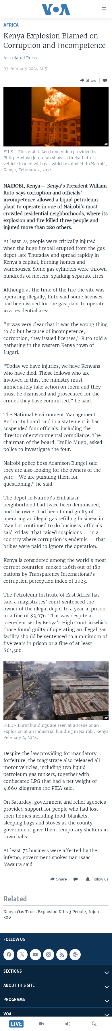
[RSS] (61, 954)
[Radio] (67, 1024)
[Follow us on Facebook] (8, 954)
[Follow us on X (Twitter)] (22, 954)
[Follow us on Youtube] (35, 954)
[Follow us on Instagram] (48, 954)
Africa (11, 25)
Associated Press (20, 57)
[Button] (88, 80)
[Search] (94, 1024)
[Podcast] (74, 954)
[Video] (41, 1024)
